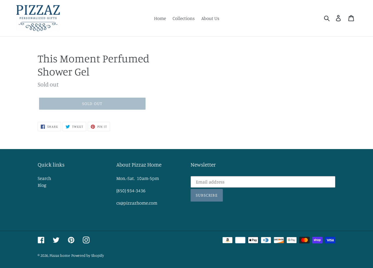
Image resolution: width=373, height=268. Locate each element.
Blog (42, 185)
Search (44, 178)
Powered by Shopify (87, 255)
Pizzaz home (59, 255)
